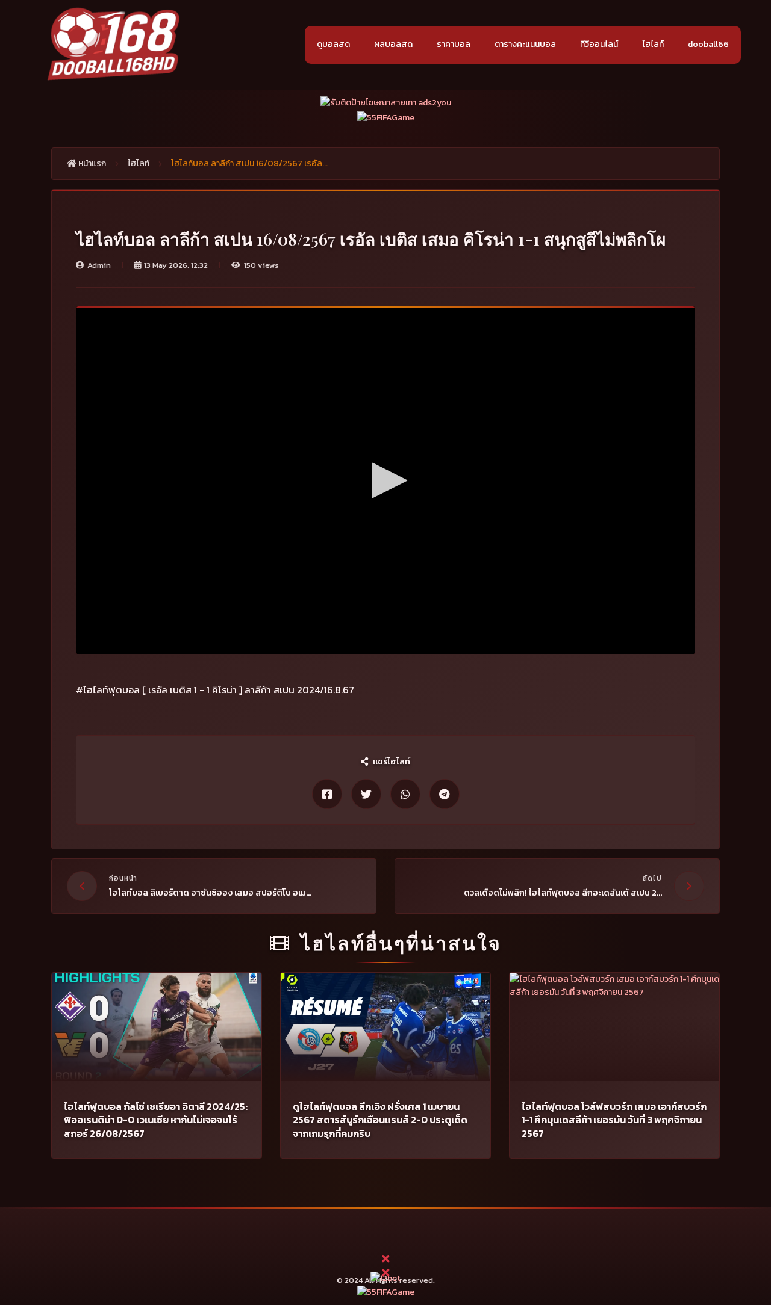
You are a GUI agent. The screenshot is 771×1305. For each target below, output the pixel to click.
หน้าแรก (91, 163)
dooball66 (708, 44)
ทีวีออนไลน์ (599, 44)
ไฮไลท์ (653, 44)
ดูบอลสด (333, 44)
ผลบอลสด (393, 44)
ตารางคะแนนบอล (525, 44)
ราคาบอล (453, 44)
